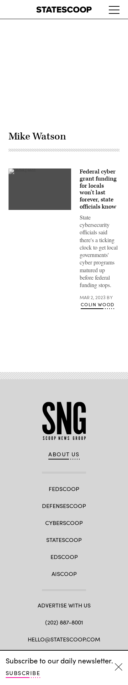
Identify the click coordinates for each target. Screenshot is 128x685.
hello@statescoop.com (64, 639)
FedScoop (64, 488)
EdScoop (64, 556)
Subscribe (23, 673)
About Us (64, 454)
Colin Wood (97, 304)
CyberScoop (64, 522)
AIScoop (64, 573)
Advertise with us (64, 605)
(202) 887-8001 (64, 622)
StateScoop (64, 539)
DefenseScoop (64, 505)
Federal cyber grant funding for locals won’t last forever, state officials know (98, 189)
